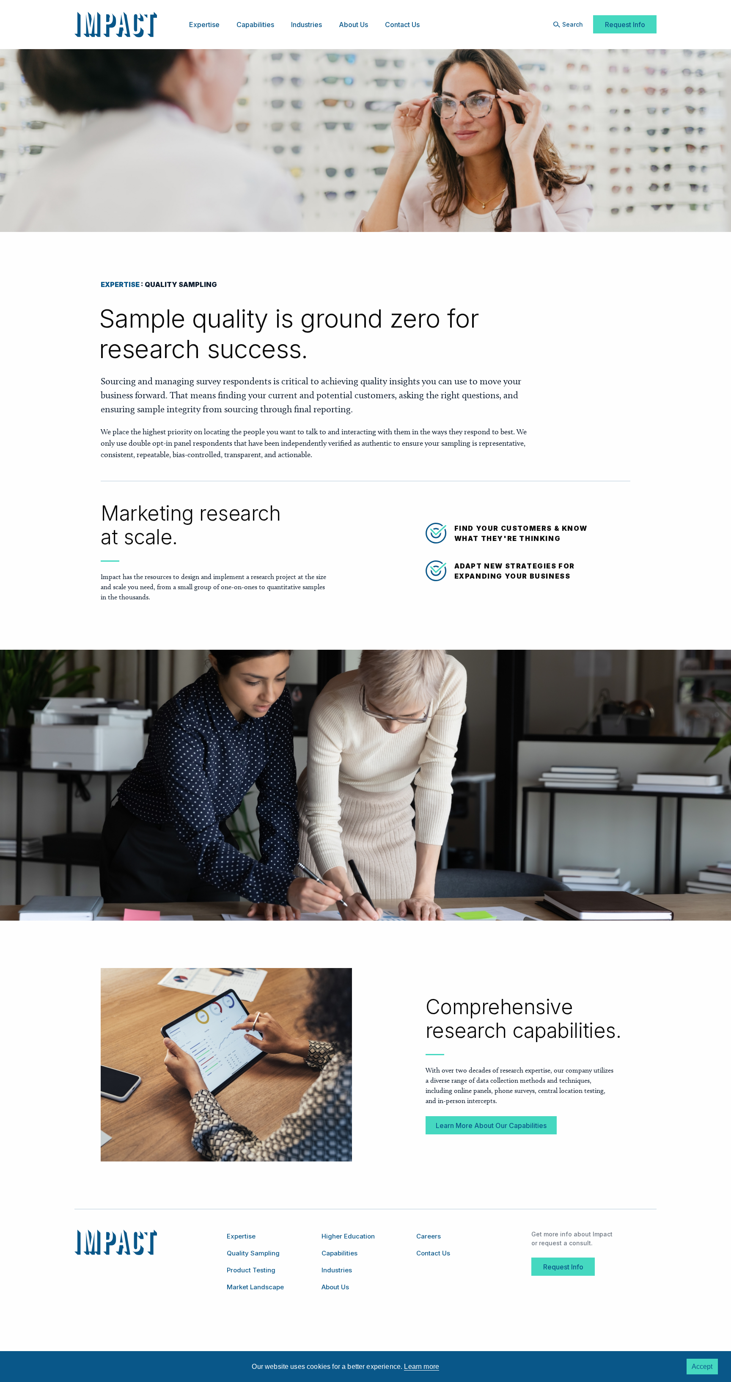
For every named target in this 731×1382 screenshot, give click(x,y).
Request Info (625, 24)
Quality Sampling (253, 1253)
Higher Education (348, 1236)
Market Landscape (255, 1287)
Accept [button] (702, 1366)
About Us (353, 24)
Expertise (204, 24)
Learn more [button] (421, 1366)
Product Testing (251, 1270)
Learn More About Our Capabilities (491, 1125)
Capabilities (255, 24)
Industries (306, 24)
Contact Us (402, 24)
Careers (428, 1236)
